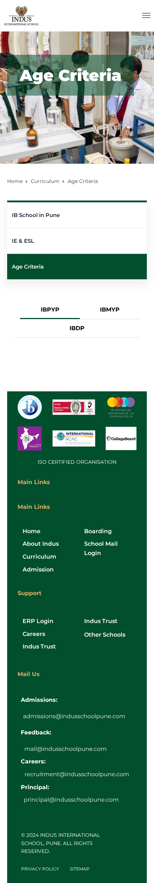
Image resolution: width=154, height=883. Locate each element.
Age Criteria (28, 266)
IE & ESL (23, 240)
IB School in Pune (36, 215)
